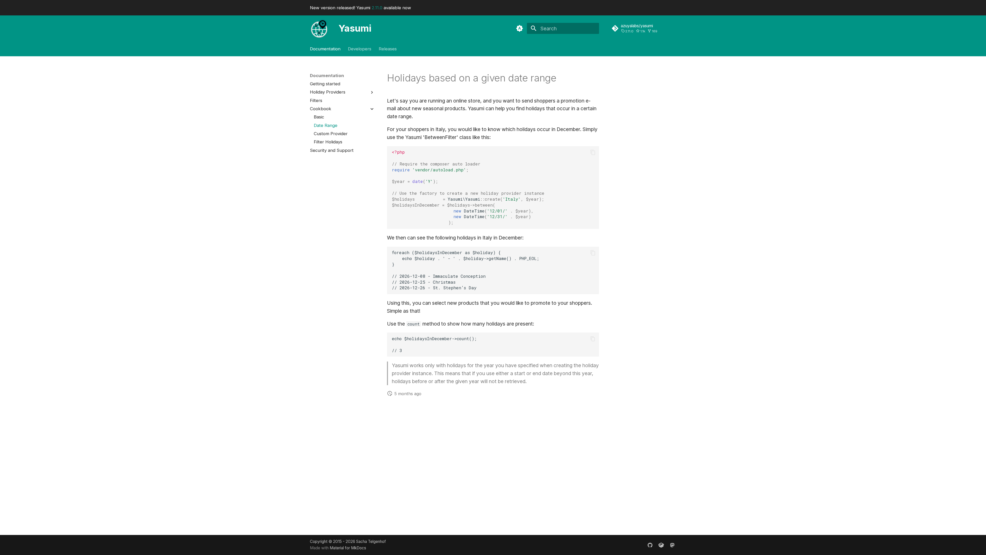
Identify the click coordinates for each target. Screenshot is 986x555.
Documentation (325, 48)
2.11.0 (377, 7)
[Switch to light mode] (519, 28)
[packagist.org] (661, 545)
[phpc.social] (672, 545)
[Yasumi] (319, 28)
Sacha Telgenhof (371, 541)
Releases (388, 48)
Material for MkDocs (348, 547)
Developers (359, 48)
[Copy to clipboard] (592, 152)
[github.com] (650, 545)
